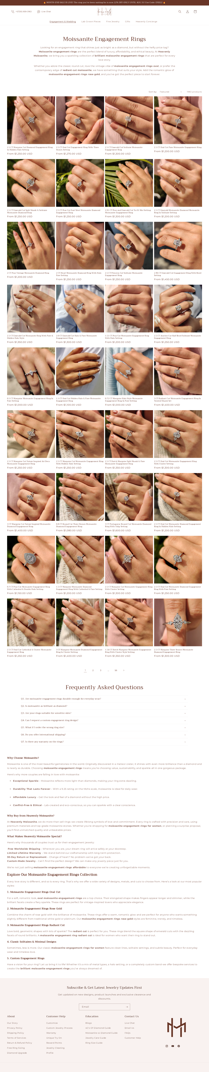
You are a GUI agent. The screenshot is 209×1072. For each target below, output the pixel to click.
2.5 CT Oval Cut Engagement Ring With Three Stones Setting (77, 148)
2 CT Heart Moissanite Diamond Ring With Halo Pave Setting (79, 274)
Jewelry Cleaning (55, 1048)
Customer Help (133, 1038)
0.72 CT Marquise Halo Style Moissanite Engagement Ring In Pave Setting (124, 399)
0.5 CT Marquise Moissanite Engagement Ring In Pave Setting (30, 399)
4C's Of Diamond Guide (98, 1028)
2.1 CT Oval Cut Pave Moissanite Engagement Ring (178, 147)
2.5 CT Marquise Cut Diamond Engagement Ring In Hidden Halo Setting (30, 148)
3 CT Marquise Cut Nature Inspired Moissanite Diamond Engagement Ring (28, 525)
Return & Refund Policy (19, 1043)
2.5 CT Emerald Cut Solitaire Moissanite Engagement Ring (123, 148)
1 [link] (85, 670)
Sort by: (153, 92)
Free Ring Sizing (16, 1048)
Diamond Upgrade (17, 1053)
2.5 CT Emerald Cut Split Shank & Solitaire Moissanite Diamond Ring (27, 211)
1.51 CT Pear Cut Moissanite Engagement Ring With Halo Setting (127, 337)
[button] (64, 22)
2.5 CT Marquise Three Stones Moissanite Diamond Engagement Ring (173, 651)
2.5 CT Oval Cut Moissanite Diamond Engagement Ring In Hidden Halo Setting (177, 525)
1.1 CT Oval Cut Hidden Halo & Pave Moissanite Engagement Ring (78, 399)
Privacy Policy (14, 1028)
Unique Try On (54, 1038)
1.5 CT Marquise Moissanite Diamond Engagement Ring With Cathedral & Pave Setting (79, 588)
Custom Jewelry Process (59, 1028)
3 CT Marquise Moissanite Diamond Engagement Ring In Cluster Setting (79, 651)
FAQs (127, 1033)
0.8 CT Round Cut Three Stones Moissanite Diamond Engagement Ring (76, 525)
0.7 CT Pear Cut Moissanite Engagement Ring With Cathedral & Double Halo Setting (28, 588)
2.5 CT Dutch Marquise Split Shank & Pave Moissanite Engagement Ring (125, 462)
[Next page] (124, 670)
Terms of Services (16, 1038)
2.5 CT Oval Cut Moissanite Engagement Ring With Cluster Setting (175, 462)
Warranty (51, 1033)
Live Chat (130, 1023)
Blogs (88, 1023)
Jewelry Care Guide (95, 1038)
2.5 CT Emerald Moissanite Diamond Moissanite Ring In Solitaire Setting (177, 211)
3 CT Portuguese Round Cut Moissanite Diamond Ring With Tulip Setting (128, 525)
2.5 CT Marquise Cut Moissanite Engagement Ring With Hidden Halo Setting (80, 462)
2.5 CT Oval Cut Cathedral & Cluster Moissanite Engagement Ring (29, 651)
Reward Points (54, 1043)
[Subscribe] (127, 1007)
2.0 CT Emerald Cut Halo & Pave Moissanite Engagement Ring (76, 337)
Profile (49, 1053)
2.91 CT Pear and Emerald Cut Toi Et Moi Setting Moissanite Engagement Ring (128, 211)
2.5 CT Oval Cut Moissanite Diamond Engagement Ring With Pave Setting (177, 588)
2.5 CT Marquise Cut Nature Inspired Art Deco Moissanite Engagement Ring (28, 462)
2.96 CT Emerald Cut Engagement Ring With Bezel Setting (178, 274)
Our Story (12, 1023)
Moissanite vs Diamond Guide (101, 1033)
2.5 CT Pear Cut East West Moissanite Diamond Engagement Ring (78, 211)
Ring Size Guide (93, 1043)
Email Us (129, 1028)
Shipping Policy (15, 1033)
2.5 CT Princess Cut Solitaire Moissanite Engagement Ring (124, 274)
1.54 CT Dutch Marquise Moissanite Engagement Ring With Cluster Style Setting (128, 651)
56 (116, 670)
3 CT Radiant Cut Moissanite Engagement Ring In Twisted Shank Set (177, 399)
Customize (52, 1023)
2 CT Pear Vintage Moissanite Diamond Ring (28, 273)
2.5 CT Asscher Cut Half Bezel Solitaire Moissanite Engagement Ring (177, 337)
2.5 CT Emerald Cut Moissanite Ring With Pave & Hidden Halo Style (30, 337)
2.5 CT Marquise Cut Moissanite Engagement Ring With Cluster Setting (129, 588)
